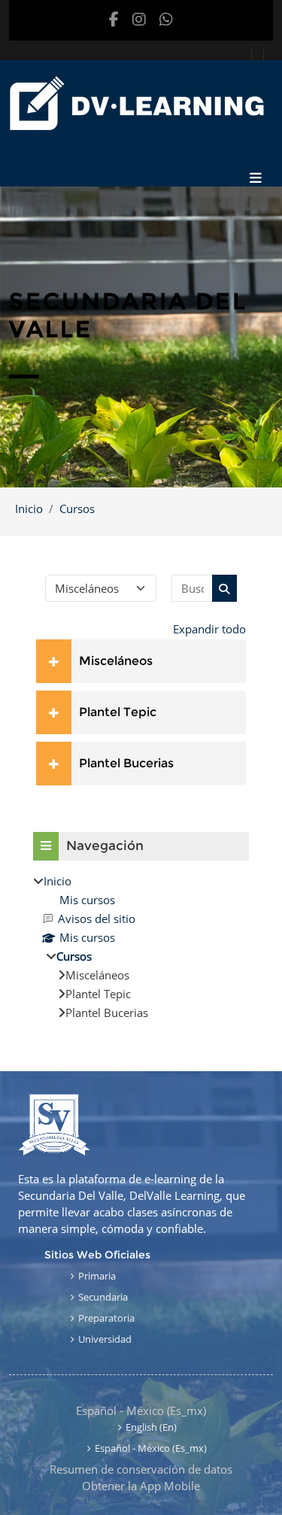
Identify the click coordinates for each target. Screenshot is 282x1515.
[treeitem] (141, 947)
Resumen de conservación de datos (141, 1469)
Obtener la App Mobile (141, 1485)
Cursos (77, 508)
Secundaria (103, 1297)
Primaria (97, 1276)
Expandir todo (209, 628)
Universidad (105, 1339)
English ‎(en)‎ (151, 1427)
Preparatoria (106, 1318)
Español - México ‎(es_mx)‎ (141, 1410)
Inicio (29, 508)
